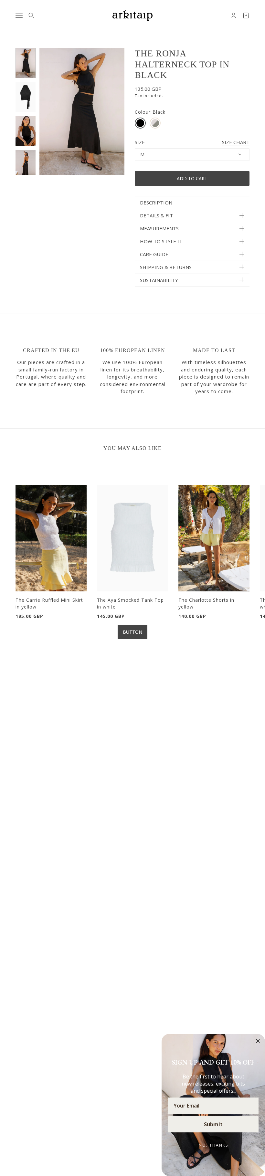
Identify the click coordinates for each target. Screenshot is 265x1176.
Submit (213, 1124)
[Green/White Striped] (155, 123)
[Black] (140, 123)
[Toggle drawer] (19, 16)
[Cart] (245, 15)
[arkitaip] (132, 15)
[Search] (31, 15)
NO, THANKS (213, 1145)
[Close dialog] (258, 1041)
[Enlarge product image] (81, 111)
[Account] (233, 15)
